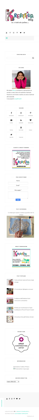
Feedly (30, 130)
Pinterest (30, 115)
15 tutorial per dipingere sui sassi (23, 289)
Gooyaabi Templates (21, 413)
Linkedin (21, 122)
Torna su (30, 416)
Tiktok (11, 130)
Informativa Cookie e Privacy (21, 366)
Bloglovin (30, 122)
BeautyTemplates (23, 411)
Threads (21, 137)
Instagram (21, 115)
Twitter (11, 137)
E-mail (11, 122)
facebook (11, 115)
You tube (21, 130)
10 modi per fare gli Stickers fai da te (24, 317)
